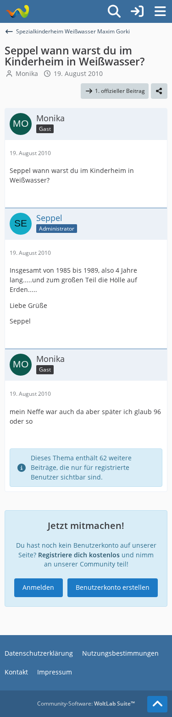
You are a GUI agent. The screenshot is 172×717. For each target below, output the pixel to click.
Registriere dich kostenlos (79, 554)
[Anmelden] (137, 11)
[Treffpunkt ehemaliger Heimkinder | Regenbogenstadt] (17, 11)
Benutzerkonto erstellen (113, 587)
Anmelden (38, 587)
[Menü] (160, 11)
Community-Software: (86, 703)
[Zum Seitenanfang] (157, 704)
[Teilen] (159, 91)
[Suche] (114, 11)
